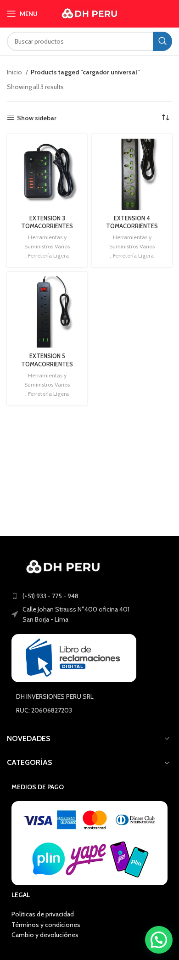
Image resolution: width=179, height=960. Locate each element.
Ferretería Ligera (48, 255)
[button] (159, 940)
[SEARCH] (162, 41)
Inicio (15, 72)
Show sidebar (36, 118)
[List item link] (89, 596)
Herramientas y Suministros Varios (47, 242)
